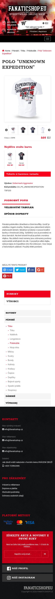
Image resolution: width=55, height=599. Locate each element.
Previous (6, 130)
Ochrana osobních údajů (13, 496)
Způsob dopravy (16, 213)
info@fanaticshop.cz (14, 429)
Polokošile (31, 51)
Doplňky (11, 377)
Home (7, 51)
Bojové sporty (14, 381)
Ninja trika (14, 347)
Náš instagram (23, 577)
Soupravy (12, 389)
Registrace (43, 32)
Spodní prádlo (14, 385)
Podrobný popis (16, 200)
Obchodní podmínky (11, 492)
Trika (23, 51)
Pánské (15, 51)
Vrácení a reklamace (11, 485)
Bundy (11, 360)
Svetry (11, 355)
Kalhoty (11, 364)
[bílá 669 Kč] (10, 159)
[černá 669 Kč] (21, 159)
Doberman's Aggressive (23, 183)
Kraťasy (11, 368)
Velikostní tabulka (19, 207)
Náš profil (19, 568)
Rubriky (12, 294)
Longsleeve (15, 338)
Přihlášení (33, 32)
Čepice (11, 372)
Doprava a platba (9, 488)
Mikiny (11, 351)
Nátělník (13, 334)
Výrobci (12, 301)
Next (49, 130)
